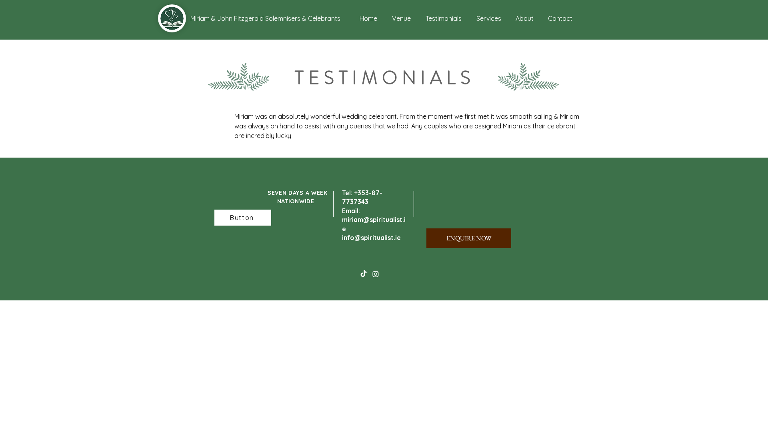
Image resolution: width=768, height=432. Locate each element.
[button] (219, 18)
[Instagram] (376, 274)
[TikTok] (364, 274)
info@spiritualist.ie (371, 238)
